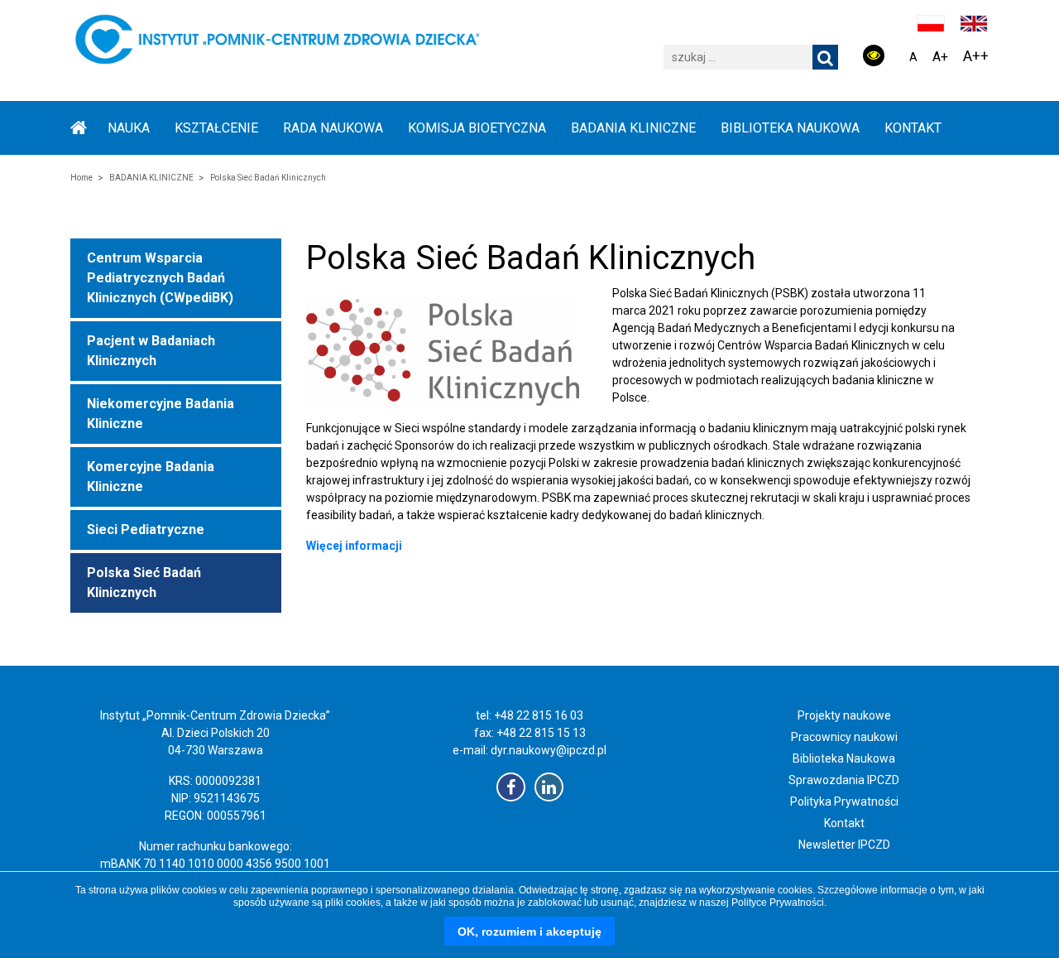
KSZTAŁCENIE (216, 128)
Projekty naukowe (844, 715)
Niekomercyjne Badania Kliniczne (160, 413)
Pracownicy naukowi (844, 737)
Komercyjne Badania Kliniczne (150, 476)
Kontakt (913, 128)
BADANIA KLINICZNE (633, 128)
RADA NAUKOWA (333, 128)
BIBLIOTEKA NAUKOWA (790, 128)
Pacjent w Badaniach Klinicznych (151, 350)
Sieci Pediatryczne (145, 529)
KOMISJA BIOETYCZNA (477, 128)
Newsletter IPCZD (844, 844)
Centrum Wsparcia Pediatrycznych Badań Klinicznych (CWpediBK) (160, 278)
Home (81, 177)
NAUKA (129, 128)
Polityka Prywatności (844, 801)
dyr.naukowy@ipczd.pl (548, 750)
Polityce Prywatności (777, 902)
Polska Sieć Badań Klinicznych (144, 582)
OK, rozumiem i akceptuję (529, 931)
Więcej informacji (354, 545)
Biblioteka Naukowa (844, 758)
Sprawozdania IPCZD (843, 780)
